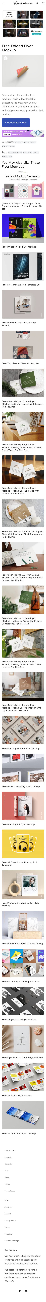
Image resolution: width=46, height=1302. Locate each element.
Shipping (8, 1234)
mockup (36, 152)
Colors (7, 1184)
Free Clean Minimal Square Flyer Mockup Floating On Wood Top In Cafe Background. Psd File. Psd (22, 621)
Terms (6, 1227)
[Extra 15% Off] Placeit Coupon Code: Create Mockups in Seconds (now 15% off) (22, 206)
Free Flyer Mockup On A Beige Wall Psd (22, 1057)
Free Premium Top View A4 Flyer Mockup (19, 324)
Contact (7, 1214)
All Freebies (18, 142)
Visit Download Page (15, 122)
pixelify (4, 156)
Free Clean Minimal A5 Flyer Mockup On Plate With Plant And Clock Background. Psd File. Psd (22, 534)
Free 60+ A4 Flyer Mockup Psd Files (21, 981)
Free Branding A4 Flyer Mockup (18, 824)
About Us (8, 1207)
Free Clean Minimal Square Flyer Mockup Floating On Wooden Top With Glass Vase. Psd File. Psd (21, 447)
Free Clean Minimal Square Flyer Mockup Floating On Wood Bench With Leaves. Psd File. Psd (21, 664)
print (10, 156)
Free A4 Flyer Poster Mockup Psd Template (19, 863)
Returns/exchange (11, 1240)
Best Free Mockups (30, 142)
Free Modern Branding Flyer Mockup (21, 786)
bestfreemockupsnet (15, 152)
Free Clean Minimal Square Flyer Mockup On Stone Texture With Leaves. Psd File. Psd (22, 404)
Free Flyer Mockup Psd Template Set (21, 284)
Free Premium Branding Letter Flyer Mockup (20, 904)
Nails (6, 1171)
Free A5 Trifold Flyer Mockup (17, 1095)
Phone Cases (9, 1191)
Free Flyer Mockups (8, 146)
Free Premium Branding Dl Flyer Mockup (23, 943)
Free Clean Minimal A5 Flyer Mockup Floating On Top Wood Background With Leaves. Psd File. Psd (22, 578)
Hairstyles (8, 1164)
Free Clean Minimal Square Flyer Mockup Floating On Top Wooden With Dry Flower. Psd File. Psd (21, 708)
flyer (24, 152)
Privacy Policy (10, 1220)
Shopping (8, 1157)
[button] (3, 3)
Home (6, 1177)
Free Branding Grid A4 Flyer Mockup (21, 748)
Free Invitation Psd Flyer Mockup (19, 246)
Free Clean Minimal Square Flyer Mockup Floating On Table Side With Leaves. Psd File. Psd (20, 491)
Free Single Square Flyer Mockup (19, 1019)
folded (30, 152)
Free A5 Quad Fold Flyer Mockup (19, 1133)
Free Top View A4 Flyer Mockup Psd (21, 363)
